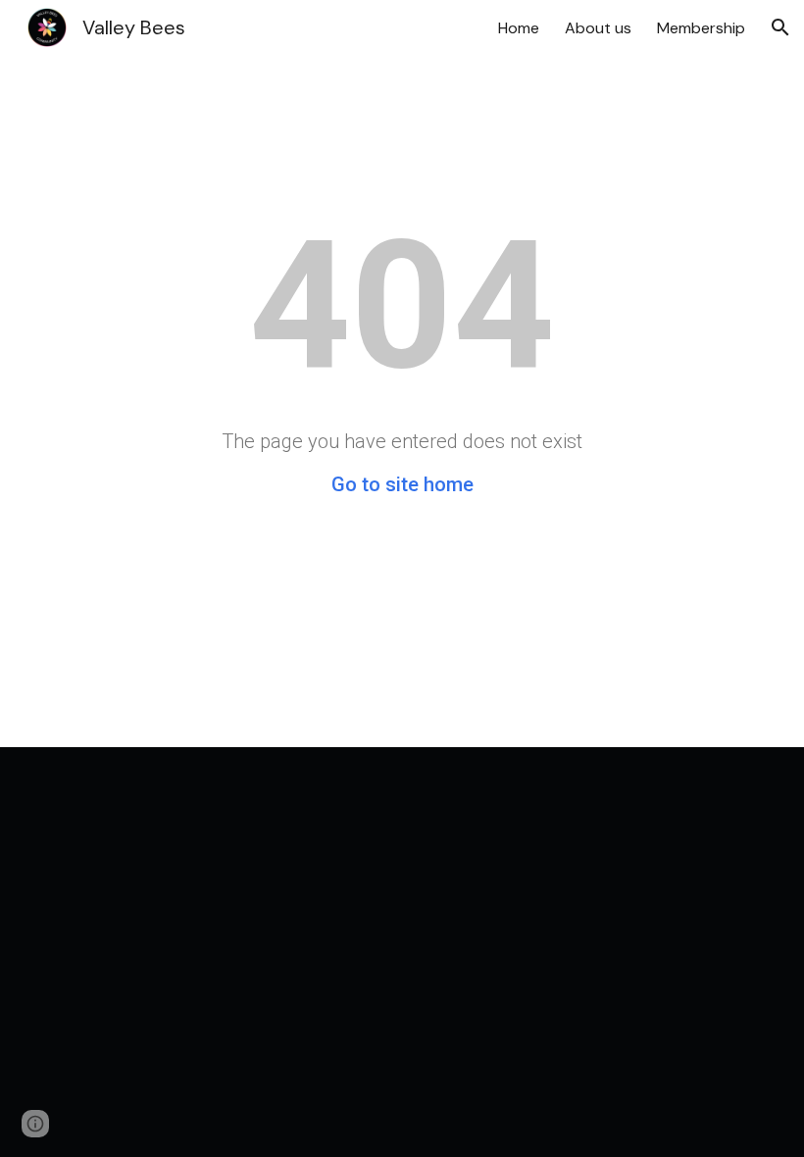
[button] (780, 27)
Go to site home (402, 484)
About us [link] (598, 28)
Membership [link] (701, 28)
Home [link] (518, 28)
